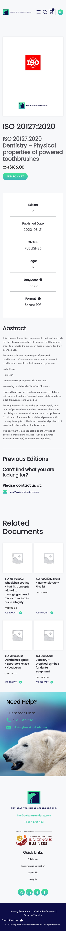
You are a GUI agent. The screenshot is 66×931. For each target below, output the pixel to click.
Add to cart (15, 176)
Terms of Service (33, 915)
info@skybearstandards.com (24, 492)
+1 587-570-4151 (34, 822)
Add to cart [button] (11, 613)
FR (60, 12)
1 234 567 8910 (23, 720)
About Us (33, 872)
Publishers (33, 859)
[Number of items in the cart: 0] (51, 12)
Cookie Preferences (44, 911)
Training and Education (33, 866)
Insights (33, 879)
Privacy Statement (20, 911)
